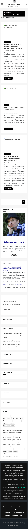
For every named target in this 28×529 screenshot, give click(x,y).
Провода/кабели (7, 154)
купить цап (19, 439)
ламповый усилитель (18, 442)
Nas (13, 418)
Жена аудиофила (17, 420)
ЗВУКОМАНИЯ (14, 4)
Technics (21, 418)
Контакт (4, 306)
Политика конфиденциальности (14, 515)
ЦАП (4, 430)
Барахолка (7, 512)
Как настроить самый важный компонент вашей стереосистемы (13, 46)
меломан (19, 444)
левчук (4, 444)
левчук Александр (11, 444)
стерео (13, 453)
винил (4, 434)
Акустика (9, 510)
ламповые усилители (7, 442)
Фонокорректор (19, 427)
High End (9, 418)
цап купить (16, 456)
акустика (9, 430)
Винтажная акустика (7, 420)
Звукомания (5, 423)
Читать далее (8, 78)
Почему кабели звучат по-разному (11, 344)
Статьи (13, 507)
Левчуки (5, 377)
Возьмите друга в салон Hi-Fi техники (12, 347)
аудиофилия (12, 432)
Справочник (6, 105)
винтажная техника (12, 434)
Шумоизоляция (7, 42)
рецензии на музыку (7, 451)
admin (6, 50)
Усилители (22, 507)
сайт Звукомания (6, 453)
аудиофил (5, 432)
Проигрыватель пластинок (8, 425)
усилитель (19, 453)
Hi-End (12, 416)
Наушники (12, 423)
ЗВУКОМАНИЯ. (21, 487)
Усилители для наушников (8, 427)
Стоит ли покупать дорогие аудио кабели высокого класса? (13, 158)
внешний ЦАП (17, 437)
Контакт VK (5, 284)
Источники (18, 510)
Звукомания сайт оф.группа (9, 301)
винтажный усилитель (7, 437)
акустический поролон (17, 430)
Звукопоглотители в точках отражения (12, 333)
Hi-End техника (19, 416)
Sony (17, 418)
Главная (2, 17)
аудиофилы (18, 432)
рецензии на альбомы (19, 449)
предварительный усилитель (9, 446)
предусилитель (20, 446)
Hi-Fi (4, 418)
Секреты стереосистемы (14, 107)
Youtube (4, 312)
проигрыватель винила (8, 449)
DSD (4, 416)
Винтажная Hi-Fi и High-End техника (11, 304)
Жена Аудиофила (19, 512)
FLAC (8, 416)
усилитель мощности (7, 456)
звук (14, 439)
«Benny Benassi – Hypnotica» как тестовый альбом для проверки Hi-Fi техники (13, 340)
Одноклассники (6, 309)
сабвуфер (15, 451)
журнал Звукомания (7, 439)
